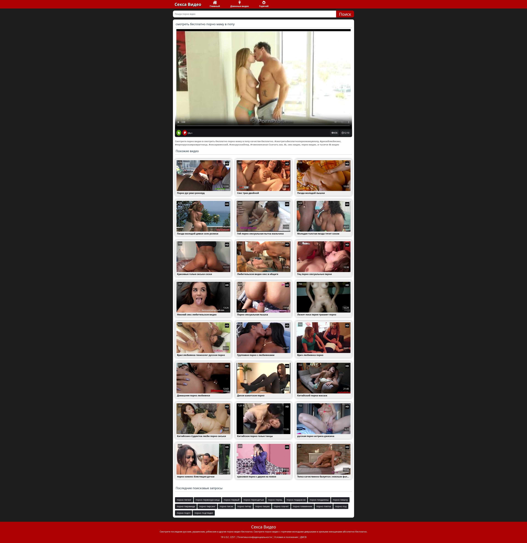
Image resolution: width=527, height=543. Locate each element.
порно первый (231, 499)
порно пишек (262, 506)
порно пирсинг (207, 506)
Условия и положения (286, 537)
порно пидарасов (296, 499)
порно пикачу (340, 499)
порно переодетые (253, 499)
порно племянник (302, 506)
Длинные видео (239, 6)
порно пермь (275, 499)
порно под (341, 506)
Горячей (264, 6)
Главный (215, 6)
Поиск (345, 14)
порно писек (226, 506)
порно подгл (183, 512)
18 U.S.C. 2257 (228, 537)
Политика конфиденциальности (254, 537)
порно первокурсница (208, 499)
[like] (178, 132)
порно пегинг (184, 499)
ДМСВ (303, 537)
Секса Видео (188, 4)
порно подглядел (203, 512)
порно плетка (323, 506)
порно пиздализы (319, 499)
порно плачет (281, 506)
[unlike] (184, 132)
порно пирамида (186, 506)
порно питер (244, 506)
